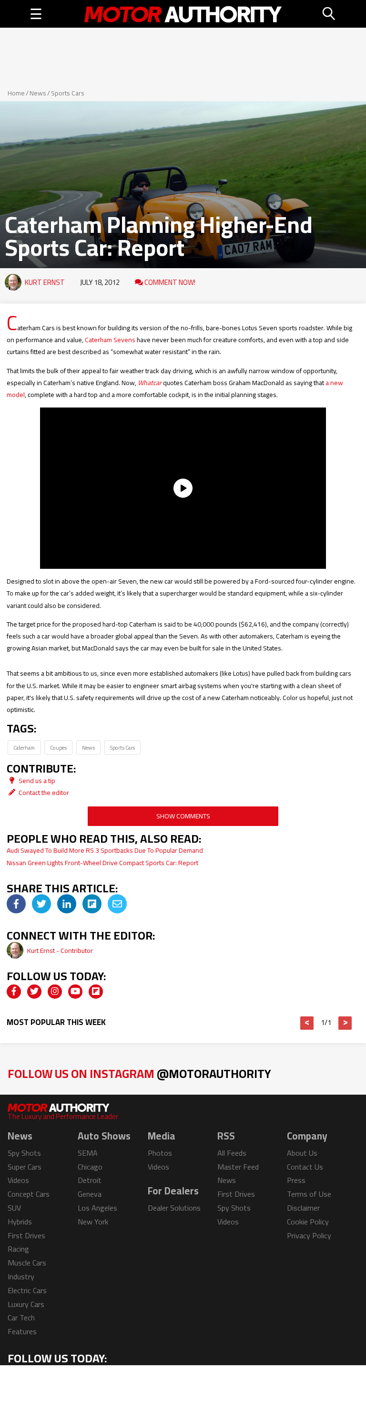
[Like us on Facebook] (14, 991)
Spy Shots (24, 1153)
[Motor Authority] (183, 14)
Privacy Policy (309, 1235)
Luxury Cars (26, 1304)
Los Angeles (97, 1208)
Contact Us (305, 1167)
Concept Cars (29, 1194)
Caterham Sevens (110, 340)
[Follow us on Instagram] (55, 991)
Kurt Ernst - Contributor (60, 950)
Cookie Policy (308, 1221)
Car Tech (21, 1317)
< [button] (307, 1023)
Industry (21, 1276)
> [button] (345, 1023)
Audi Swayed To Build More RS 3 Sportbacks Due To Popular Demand (105, 850)
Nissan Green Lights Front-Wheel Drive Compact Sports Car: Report (102, 863)
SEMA (88, 1153)
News (38, 93)
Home (16, 93)
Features (22, 1331)
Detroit (90, 1180)
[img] (16, 903)
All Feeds (231, 1153)
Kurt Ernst (45, 282)
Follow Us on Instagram (139, 1073)
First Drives (26, 1235)
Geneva (90, 1194)
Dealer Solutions (174, 1208)
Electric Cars (27, 1290)
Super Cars (24, 1167)
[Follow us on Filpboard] (96, 991)
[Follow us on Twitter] (34, 991)
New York (93, 1221)
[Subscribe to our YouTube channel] (75, 991)
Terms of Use (309, 1194)
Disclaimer (303, 1208)
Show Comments (183, 816)
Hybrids (20, 1221)
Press (296, 1180)
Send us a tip (36, 780)
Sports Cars (67, 93)
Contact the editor (43, 792)
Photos (160, 1153)
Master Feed (238, 1167)
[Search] (329, 14)
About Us (302, 1153)
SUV (14, 1208)
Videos (18, 1180)
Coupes (58, 747)
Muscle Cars (27, 1262)
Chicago (90, 1167)
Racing (18, 1249)
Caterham (24, 747)
